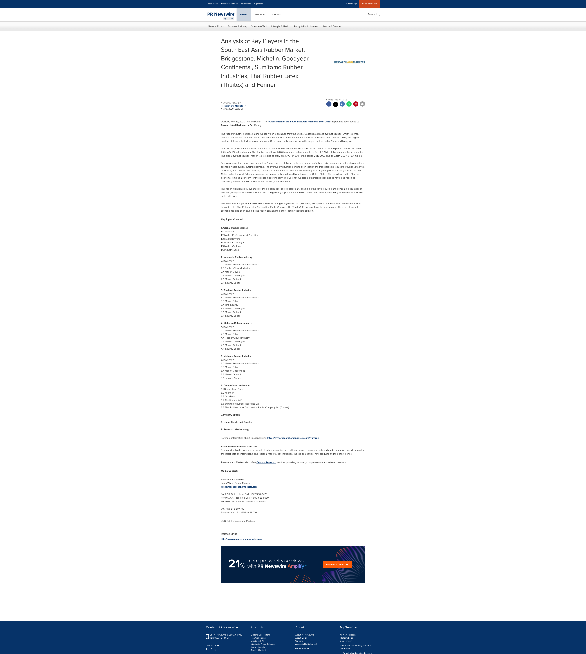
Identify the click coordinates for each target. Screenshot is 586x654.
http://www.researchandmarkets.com (241, 539)
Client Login (352, 3)
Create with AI (257, 641)
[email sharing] (362, 104)
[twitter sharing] (335, 105)
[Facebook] (211, 649)
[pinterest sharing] (355, 104)
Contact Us (211, 645)
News (243, 14)
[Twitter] (215, 649)
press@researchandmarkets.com (239, 487)
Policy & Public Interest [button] (306, 26)
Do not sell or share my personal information (355, 647)
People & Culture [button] (331, 26)
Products (260, 14)
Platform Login (346, 637)
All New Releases (348, 634)
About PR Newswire (304, 634)
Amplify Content (258, 650)
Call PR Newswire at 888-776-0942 (226, 634)
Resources (213, 3)
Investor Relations (229, 3)
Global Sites (301, 648)
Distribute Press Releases (263, 644)
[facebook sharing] (328, 104)
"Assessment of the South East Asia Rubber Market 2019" (300, 121)
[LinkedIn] (207, 649)
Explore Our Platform (260, 634)
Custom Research (266, 462)
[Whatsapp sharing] (349, 104)
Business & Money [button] (237, 26)
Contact (277, 14)
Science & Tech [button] (259, 26)
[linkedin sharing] (342, 104)
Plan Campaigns (258, 637)
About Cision (301, 637)
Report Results (258, 647)
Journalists (246, 3)
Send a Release (369, 3)
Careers (299, 641)
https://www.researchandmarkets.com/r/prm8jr (293, 438)
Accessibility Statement (306, 644)
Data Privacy (346, 641)
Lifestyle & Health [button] (280, 26)
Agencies (258, 3)
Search (371, 14)
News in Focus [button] (216, 26)
